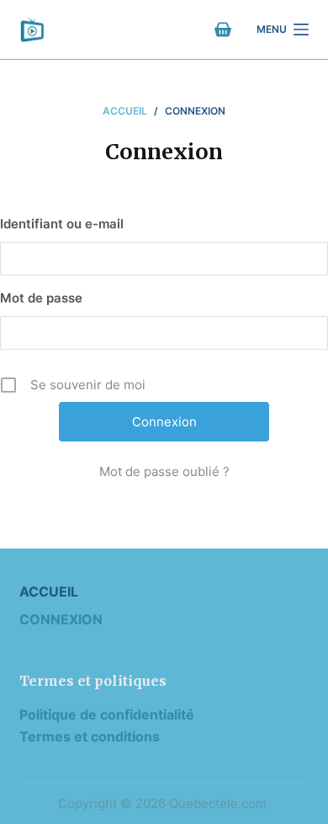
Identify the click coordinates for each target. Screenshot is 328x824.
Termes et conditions (89, 736)
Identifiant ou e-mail (62, 224)
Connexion (61, 619)
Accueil (48, 591)
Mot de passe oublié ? (164, 471)
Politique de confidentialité (106, 714)
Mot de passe (41, 298)
